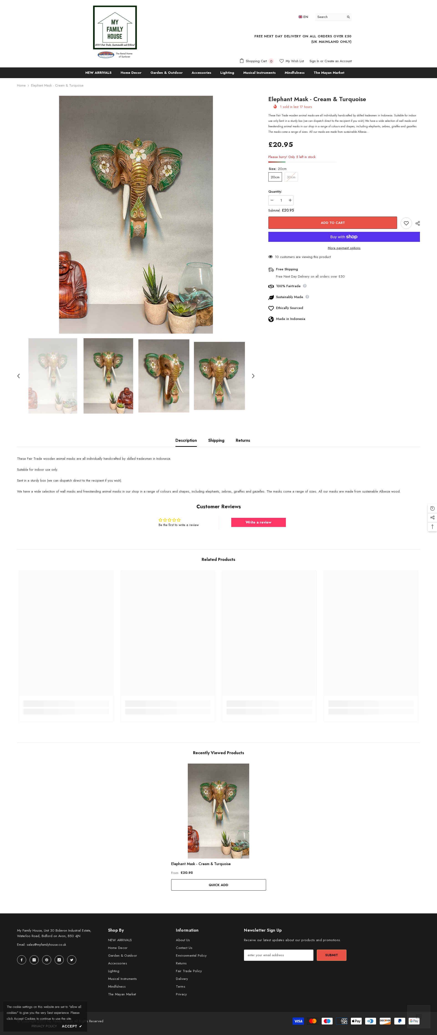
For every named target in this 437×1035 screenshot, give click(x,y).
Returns (243, 440)
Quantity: (275, 191)
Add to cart (332, 222)
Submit (331, 955)
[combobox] (330, 16)
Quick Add (218, 884)
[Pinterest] (46, 959)
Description (186, 440)
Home (21, 85)
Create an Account (338, 61)
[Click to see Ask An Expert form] (418, 1016)
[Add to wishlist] (406, 223)
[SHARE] (416, 223)
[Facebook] (21, 959)
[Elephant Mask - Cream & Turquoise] (218, 811)
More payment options (344, 247)
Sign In (314, 61)
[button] (18, 376)
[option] (136, 215)
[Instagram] (34, 959)
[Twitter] (71, 959)
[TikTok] (59, 959)
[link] (66, 703)
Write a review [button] (258, 522)
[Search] (333, 16)
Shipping (216, 440)
